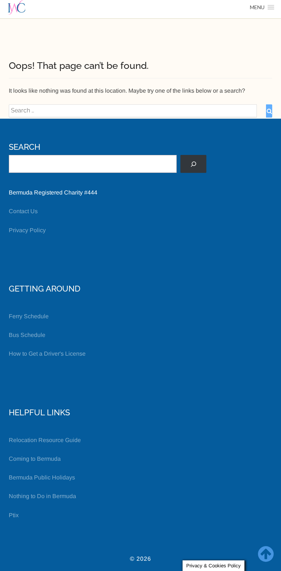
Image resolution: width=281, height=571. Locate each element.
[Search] (193, 164)
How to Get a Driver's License (47, 354)
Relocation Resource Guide (45, 440)
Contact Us (23, 211)
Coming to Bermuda (35, 459)
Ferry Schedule (29, 316)
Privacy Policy (27, 230)
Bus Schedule (27, 335)
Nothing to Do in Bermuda (42, 496)
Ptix (14, 515)
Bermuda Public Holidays (42, 477)
